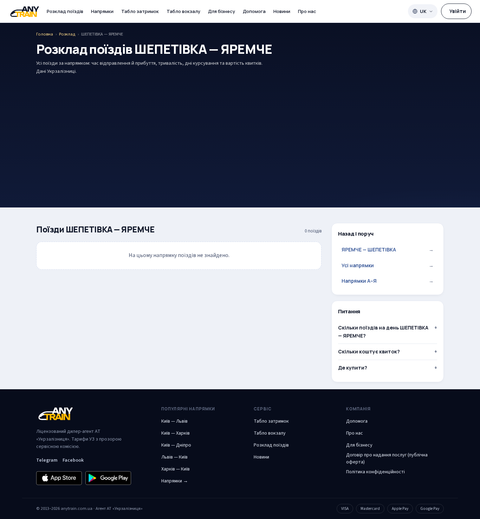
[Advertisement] (240, 130)
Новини (281, 11)
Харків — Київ (175, 469)
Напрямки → (174, 481)
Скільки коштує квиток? (369, 351)
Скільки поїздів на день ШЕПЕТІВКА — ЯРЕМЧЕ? (383, 331)
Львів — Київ (174, 457)
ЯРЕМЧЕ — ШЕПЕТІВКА (388, 249)
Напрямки (102, 11)
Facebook (73, 460)
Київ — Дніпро (176, 445)
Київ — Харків (175, 433)
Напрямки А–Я (388, 280)
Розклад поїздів (65, 11)
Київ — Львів (174, 421)
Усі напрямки (388, 265)
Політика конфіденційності (375, 471)
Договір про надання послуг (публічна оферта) (387, 458)
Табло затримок (140, 11)
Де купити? (352, 367)
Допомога (254, 11)
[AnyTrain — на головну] (24, 11)
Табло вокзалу (183, 11)
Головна (44, 34)
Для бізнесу (221, 11)
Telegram (47, 460)
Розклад (67, 34)
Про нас (307, 11)
